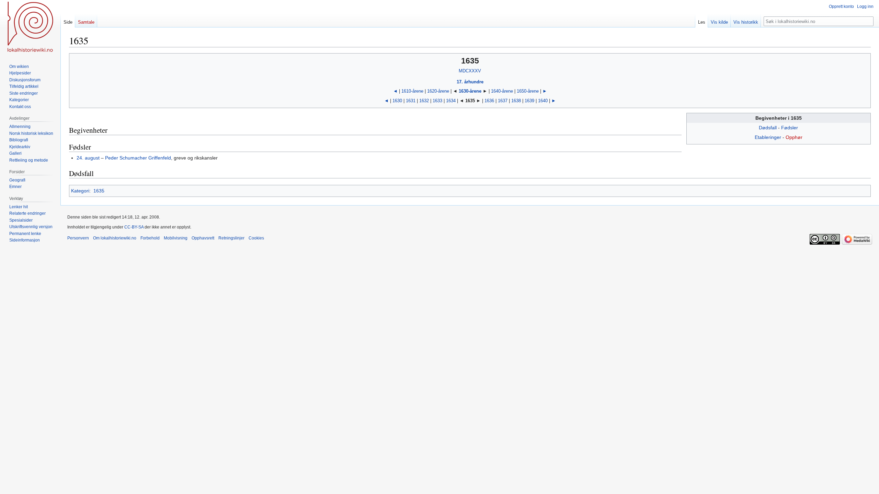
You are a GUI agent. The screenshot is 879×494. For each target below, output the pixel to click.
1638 (516, 100)
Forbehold (150, 238)
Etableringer (768, 137)
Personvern (78, 238)
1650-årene (528, 91)
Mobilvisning (175, 238)
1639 (529, 100)
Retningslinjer (231, 238)
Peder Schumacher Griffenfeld (138, 158)
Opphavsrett (203, 238)
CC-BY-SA (134, 227)
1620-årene (438, 91)
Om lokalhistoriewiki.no (114, 238)
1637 (502, 100)
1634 (451, 100)
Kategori (80, 190)
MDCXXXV (470, 70)
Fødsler (789, 127)
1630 (397, 100)
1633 (437, 100)
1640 (543, 100)
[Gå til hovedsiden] (30, 27)
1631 (410, 100)
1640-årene (502, 91)
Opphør (794, 137)
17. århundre (470, 81)
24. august (88, 158)
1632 (424, 100)
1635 (98, 190)
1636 (489, 100)
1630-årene (470, 91)
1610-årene (412, 91)
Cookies (256, 238)
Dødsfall (768, 127)
